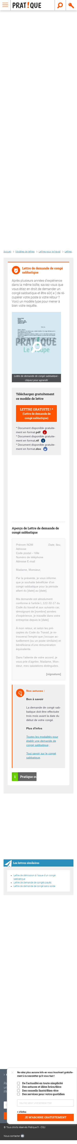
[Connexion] (71, 5)
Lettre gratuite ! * (36, 413)
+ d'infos (21, 1112)
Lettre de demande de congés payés (32, 882)
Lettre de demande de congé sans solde (34, 886)
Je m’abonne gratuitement (45, 1117)
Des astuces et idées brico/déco (41, 1087)
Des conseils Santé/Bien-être (40, 1090)
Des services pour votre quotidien (43, 1094)
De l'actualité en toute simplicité (42, 1083)
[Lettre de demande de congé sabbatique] (36, 347)
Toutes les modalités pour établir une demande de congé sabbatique (42, 741)
